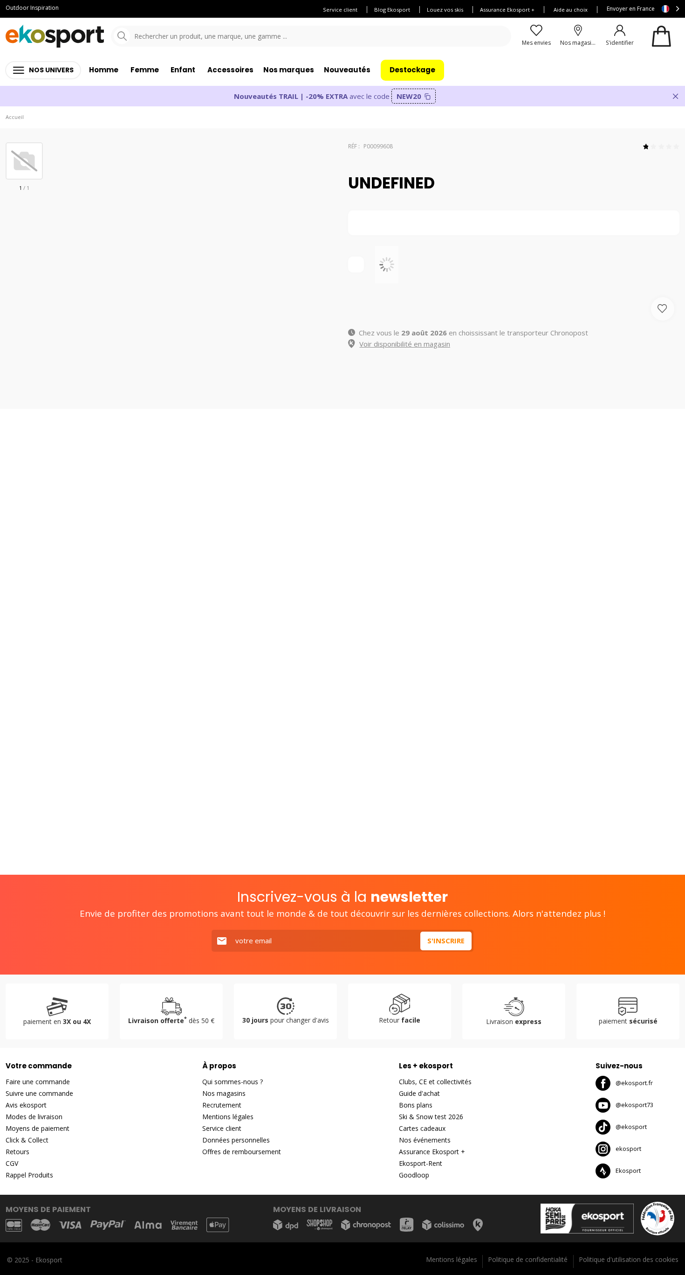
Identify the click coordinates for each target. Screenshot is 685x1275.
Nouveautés (347, 70)
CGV (12, 1163)
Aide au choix (571, 9)
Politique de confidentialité (528, 1259)
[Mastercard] (40, 1225)
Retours (17, 1151)
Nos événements (425, 1140)
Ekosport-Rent (420, 1163)
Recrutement (221, 1105)
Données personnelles (236, 1140)
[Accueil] (55, 36)
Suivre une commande (39, 1093)
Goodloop (414, 1174)
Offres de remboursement (241, 1151)
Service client (340, 9)
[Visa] (70, 1225)
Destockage (412, 70)
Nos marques (288, 70)
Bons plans (415, 1105)
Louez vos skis (445, 9)
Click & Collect (27, 1140)
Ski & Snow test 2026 (431, 1116)
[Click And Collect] (478, 1225)
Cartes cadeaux (422, 1128)
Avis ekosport (26, 1105)
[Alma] (148, 1225)
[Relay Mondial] (406, 1225)
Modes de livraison (34, 1116)
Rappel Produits (29, 1174)
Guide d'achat (419, 1093)
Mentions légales (227, 1116)
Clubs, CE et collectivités (435, 1081)
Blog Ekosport (392, 9)
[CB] (14, 1225)
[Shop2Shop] (320, 1224)
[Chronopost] (366, 1224)
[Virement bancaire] (184, 1225)
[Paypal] (108, 1225)
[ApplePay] (217, 1225)
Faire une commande (38, 1081)
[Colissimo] (443, 1224)
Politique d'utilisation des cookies (628, 1259)
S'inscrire (446, 940)
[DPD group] (285, 1224)
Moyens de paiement (37, 1128)
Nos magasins (224, 1093)
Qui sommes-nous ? (232, 1081)
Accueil (15, 116)
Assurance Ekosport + (507, 9)
